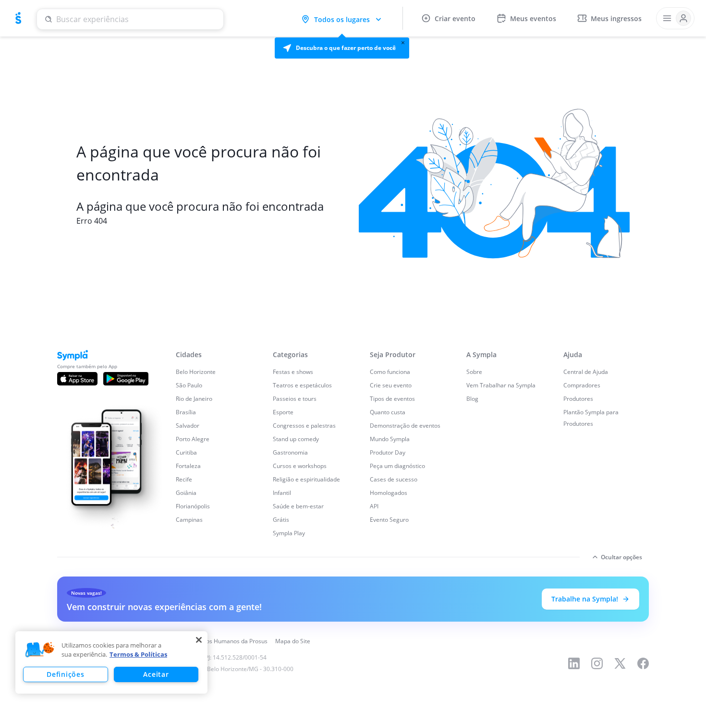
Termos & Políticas (138, 654)
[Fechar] (198, 639)
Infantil (282, 493)
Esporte (283, 412)
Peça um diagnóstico (397, 466)
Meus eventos (533, 18)
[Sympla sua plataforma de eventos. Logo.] (18, 18)
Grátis (281, 520)
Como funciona (390, 372)
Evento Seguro (389, 520)
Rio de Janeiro (194, 399)
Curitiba (186, 452)
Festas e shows (293, 372)
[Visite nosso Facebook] (643, 663)
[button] (342, 48)
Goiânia (186, 493)
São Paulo (189, 385)
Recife (184, 479)
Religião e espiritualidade (306, 479)
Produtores (578, 399)
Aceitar (156, 674)
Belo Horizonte (196, 372)
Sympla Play (289, 533)
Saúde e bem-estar (298, 506)
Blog (472, 399)
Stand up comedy (296, 439)
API (374, 506)
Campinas (189, 520)
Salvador (187, 425)
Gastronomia (290, 452)
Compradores (581, 385)
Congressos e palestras (304, 425)
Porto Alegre (192, 439)
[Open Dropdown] (675, 18)
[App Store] (77, 378)
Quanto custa (387, 412)
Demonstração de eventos (405, 425)
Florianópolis (193, 506)
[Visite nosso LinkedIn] (574, 663)
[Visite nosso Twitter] (620, 663)
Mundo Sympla (390, 439)
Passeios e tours (294, 399)
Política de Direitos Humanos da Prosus (215, 641)
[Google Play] (125, 378)
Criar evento (455, 18)
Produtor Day (387, 452)
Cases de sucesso (393, 479)
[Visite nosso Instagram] (597, 663)
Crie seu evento (391, 385)
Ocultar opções (621, 557)
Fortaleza (188, 466)
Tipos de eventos (392, 399)
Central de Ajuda (585, 372)
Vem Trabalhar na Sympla (501, 385)
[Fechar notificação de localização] (403, 42)
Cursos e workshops (300, 466)
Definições (65, 674)
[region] (111, 662)
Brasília (186, 412)
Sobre (474, 372)
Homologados (388, 493)
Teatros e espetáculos (302, 385)
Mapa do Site (292, 641)
